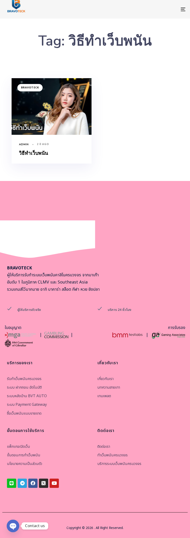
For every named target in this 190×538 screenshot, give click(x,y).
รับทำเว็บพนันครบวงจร (24, 379)
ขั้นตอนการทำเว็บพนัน (23, 455)
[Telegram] (22, 483)
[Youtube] (54, 483)
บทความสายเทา (108, 387)
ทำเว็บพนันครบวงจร (112, 455)
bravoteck (30, 88)
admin (24, 144)
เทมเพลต (104, 396)
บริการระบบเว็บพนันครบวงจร (119, 464)
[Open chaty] (13, 526)
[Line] (11, 483)
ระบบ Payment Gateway (27, 404)
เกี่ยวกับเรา (105, 379)
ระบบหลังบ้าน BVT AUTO (27, 396)
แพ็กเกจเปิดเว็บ (18, 446)
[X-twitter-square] (43, 483)
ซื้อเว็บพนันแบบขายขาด (24, 413)
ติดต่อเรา (103, 446)
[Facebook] (33, 483)
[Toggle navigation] (155, 9)
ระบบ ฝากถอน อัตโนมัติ (24, 387)
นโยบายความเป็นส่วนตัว (24, 464)
